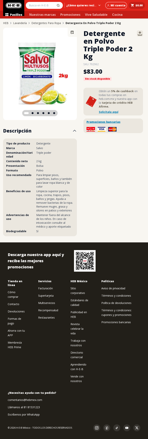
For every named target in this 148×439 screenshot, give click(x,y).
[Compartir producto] (140, 33)
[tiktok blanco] (116, 427)
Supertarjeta (46, 295)
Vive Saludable (96, 15)
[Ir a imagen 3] (38, 113)
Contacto (13, 304)
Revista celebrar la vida (77, 328)
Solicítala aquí (108, 112)
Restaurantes (46, 317)
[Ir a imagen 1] (26, 113)
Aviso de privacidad (113, 288)
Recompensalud (48, 310)
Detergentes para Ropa (46, 23)
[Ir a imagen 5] (49, 113)
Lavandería (20, 23)
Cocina (117, 15)
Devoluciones (16, 311)
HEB (5, 23)
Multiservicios (46, 303)
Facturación (45, 288)
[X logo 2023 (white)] (136, 427)
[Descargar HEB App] (85, 261)
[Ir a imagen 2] (32, 113)
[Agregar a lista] (72, 32)
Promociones (70, 15)
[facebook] (106, 427)
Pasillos (16, 15)
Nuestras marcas (42, 15)
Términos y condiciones (116, 295)
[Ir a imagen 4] (43, 113)
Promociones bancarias (103, 122)
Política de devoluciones (116, 303)
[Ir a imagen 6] (54, 113)
